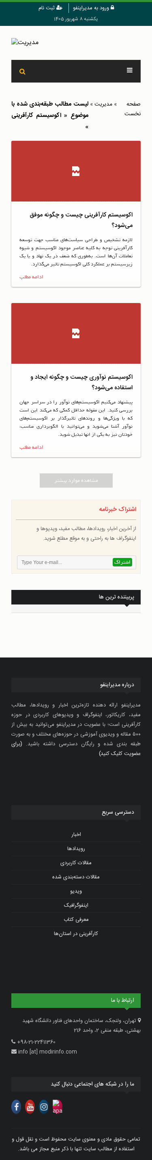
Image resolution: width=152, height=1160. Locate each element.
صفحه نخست (132, 109)
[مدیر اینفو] (76, 43)
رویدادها (76, 848)
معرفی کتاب (76, 919)
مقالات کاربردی (76, 863)
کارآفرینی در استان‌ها (76, 933)
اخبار (76, 834)
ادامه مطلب (31, 277)
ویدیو (76, 891)
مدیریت (103, 104)
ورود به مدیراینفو (92, 8)
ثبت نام (47, 8)
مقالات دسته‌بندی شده (76, 877)
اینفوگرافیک (76, 905)
